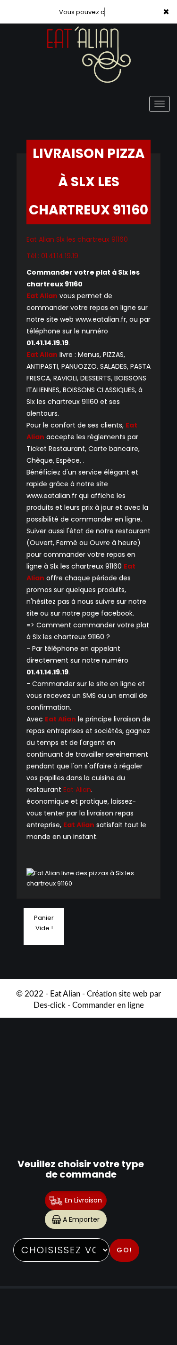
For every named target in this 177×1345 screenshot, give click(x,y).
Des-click (50, 1005)
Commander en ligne (108, 1005)
